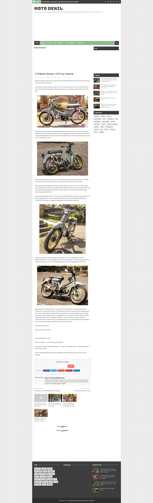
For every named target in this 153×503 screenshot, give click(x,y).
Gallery (81, 43)
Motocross (105, 121)
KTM (116, 119)
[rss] (116, 2)
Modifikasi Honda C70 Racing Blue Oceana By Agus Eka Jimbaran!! (40, 420)
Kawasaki (110, 119)
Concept (96, 116)
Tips (101, 129)
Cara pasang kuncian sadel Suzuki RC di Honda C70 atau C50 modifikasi (109, 80)
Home (37, 43)
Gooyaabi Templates (89, 500)
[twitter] (108, 2)
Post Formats (70, 43)
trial (106, 129)
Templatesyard (72, 500)
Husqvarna (97, 119)
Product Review (112, 124)
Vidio (95, 132)
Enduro (43, 43)
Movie (113, 121)
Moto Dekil (48, 8)
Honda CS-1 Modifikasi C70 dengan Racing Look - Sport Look (60, 3)
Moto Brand (58, 43)
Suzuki (96, 129)
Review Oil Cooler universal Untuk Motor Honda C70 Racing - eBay (109, 106)
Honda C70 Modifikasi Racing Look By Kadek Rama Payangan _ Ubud (69, 405)
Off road (97, 124)
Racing (50, 43)
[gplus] (111, 2)
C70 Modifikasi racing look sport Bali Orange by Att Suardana (40, 405)
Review (69, 77)
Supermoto (109, 127)
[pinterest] (114, 2)
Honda (60, 77)
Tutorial (112, 129)
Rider (102, 127)
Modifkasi (65, 77)
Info (104, 119)
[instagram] (119, 2)
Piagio (104, 124)
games (103, 116)
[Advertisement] (90, 27)
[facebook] (105, 2)
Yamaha (101, 132)
